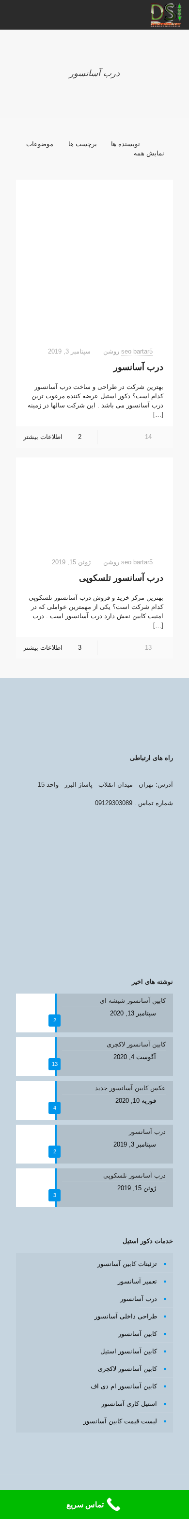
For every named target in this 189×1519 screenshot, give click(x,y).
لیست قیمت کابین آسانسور (120, 1421)
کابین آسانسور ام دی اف (124, 1386)
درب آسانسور (138, 367)
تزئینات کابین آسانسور (127, 1263)
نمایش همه (149, 153)
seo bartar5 (137, 351)
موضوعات (39, 144)
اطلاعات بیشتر (43, 436)
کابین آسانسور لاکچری (127, 1368)
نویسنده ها (125, 144)
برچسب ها (82, 144)
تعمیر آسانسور (137, 1281)
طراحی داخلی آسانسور (125, 1316)
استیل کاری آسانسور (129, 1403)
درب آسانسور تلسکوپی (121, 578)
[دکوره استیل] (166, 14)
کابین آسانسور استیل (128, 1351)
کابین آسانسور (137, 1333)
